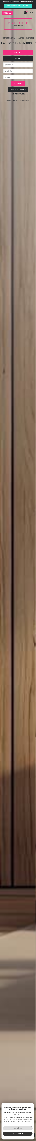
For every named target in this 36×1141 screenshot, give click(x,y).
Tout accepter (17, 1133)
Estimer (18, 59)
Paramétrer (18, 1128)
